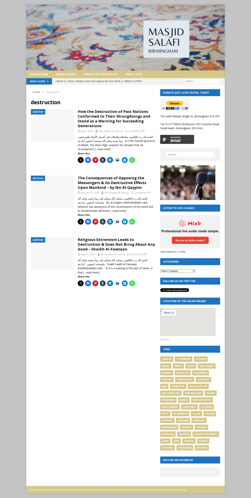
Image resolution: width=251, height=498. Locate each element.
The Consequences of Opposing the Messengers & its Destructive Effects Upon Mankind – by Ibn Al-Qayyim (112, 182)
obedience (189, 406)
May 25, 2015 (88, 254)
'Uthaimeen (184, 359)
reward (186, 427)
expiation (183, 372)
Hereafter (178, 386)
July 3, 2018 (87, 131)
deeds (190, 366)
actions (201, 359)
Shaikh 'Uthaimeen (205, 434)
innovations (193, 393)
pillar (196, 413)
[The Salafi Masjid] (125, 68)
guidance (203, 379)
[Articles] (52, 192)
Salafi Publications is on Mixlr (173, 252)
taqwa (203, 441)
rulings (201, 427)
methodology (202, 399)
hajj (164, 386)
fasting (167, 379)
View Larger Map (164, 339)
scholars (168, 434)
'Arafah (166, 359)
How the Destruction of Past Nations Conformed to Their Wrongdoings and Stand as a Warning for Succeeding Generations (114, 118)
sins (176, 441)
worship (201, 447)
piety (165, 413)
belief (165, 366)
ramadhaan (169, 427)
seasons (184, 434)
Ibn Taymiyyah (171, 393)
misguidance (170, 406)
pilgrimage (180, 413)
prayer (209, 413)
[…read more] (103, 149)
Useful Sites (133, 74)
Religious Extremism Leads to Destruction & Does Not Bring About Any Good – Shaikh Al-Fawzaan (116, 244)
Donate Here (39, 74)
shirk (165, 441)
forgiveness (184, 379)
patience (206, 406)
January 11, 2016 (90, 192)
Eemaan (166, 372)
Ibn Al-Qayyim (198, 386)
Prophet (167, 420)
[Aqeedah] (52, 125)
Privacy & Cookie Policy (101, 74)
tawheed (167, 447)
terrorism (184, 447)
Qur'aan (183, 420)
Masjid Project (66, 74)
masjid (184, 399)
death (178, 366)
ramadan (199, 420)
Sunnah (189, 441)
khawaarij (168, 399)
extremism (200, 372)
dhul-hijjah (207, 366)
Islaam (211, 393)
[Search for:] (201, 81)
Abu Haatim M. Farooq (110, 131)
